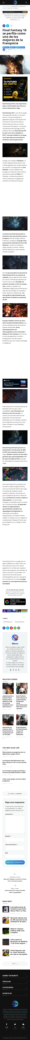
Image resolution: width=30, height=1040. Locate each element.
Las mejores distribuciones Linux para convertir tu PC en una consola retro (14, 762)
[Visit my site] (19, 670)
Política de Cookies (21, 1012)
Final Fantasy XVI (19, 622)
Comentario (9, 814)
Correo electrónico (11, 844)
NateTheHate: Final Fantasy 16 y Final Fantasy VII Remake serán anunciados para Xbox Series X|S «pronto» (21, 702)
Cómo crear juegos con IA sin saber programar (14, 780)
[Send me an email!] (16, 670)
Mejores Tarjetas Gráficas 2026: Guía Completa (17, 930)
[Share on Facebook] (4, 25)
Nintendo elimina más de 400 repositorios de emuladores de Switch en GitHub (18, 920)
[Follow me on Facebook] (13, 670)
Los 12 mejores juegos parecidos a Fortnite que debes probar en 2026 (13, 771)
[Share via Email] (18, 628)
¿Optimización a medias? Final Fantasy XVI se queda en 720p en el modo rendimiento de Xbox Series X (7, 701)
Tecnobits (15, 1038)
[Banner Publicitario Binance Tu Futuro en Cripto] (15, 89)
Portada (4, 6)
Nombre (8, 836)
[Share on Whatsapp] (15, 628)
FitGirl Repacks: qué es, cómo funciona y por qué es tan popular (18, 952)
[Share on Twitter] (7, 25)
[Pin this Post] (11, 628)
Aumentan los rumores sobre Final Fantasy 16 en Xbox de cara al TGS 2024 (7, 730)
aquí (18, 19)
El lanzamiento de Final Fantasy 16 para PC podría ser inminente (21, 730)
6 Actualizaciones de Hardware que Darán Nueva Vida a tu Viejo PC (18, 910)
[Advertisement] (15, 199)
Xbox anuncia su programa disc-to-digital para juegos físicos (14, 753)
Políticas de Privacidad (10, 1012)
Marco (10, 49)
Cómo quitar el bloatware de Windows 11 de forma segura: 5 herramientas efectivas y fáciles (19, 943)
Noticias (8, 6)
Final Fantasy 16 (8, 622)
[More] (11, 25)
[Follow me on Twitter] (11, 670)
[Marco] (15, 637)
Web (6, 853)
